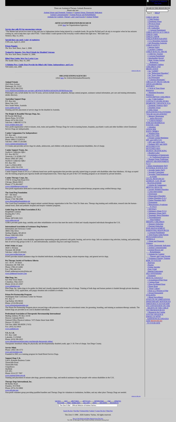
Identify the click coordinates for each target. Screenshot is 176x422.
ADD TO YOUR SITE (154, 322)
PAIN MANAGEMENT (155, 228)
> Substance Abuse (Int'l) (156, 213)
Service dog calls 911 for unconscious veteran (23, 29)
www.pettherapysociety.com (16, 273)
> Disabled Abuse (154, 108)
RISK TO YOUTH (153, 261)
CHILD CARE (152, 34)
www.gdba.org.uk (12, 220)
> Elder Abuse (152, 110)
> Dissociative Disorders (156, 196)
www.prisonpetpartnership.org (16, 305)
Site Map (76, 411)
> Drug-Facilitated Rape (156, 284)
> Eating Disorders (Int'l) (156, 200)
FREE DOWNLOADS (73, 403)
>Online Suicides (153, 267)
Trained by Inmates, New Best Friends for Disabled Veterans (30, 52)
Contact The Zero (100, 411)
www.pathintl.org (12, 329)
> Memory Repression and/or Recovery (155, 117)
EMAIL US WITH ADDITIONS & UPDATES (157, 318)
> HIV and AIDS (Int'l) (156, 142)
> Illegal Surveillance (155, 297)
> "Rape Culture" (153, 289)
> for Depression (153, 77)
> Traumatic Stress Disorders (158, 215)
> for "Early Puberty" (155, 75)
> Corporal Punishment (157, 30)
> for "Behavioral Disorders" (158, 73)
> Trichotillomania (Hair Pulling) (153, 218)
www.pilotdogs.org (12, 286)
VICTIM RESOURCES (155, 310)
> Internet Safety (153, 47)
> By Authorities (153, 28)
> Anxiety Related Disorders (158, 189)
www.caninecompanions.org (16, 144)
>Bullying (151, 263)
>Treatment (151, 276)
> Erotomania (152, 202)
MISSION (60, 403)
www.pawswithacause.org (15, 254)
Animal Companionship (59, 15)
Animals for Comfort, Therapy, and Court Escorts (66, 17)
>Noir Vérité (152, 269)
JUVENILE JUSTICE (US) (156, 168)
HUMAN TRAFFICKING (156, 151)
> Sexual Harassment (155, 293)
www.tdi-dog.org (11, 390)
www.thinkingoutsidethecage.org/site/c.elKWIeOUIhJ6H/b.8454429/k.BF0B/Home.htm (38, 91)
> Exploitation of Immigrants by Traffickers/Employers (157, 156)
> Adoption (151, 127)
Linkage (92, 411)
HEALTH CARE (153, 136)
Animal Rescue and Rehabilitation (83, 15)
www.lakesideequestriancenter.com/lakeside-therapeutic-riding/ (29, 341)
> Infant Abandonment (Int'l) (157, 166)
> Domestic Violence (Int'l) (157, 105)
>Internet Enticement (155, 271)
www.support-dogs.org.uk (15, 375)
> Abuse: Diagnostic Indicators (158, 245)
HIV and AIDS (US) (154, 140)
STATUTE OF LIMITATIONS (158, 299)
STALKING (151, 295)
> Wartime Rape (153, 133)
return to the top (136, 70)
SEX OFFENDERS (154, 273)
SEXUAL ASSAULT (154, 278)
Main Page (110, 411)
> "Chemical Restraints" (156, 80)
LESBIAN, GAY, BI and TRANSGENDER (155, 182)
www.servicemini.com (13, 352)
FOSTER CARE (152, 125)
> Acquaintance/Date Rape (157, 280)
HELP (157, 13)
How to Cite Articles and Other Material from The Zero (88, 418)
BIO (66, 401)
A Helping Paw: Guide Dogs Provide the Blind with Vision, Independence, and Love (39, 65)
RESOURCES (114, 403)
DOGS (95, 403)
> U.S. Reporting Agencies (157, 41)
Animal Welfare (92, 17)
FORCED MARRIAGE (155, 123)
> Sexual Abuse (153, 26)
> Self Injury (152, 209)
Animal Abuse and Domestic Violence (58, 12)
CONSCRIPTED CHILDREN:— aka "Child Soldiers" (158, 98)
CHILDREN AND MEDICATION (153, 68)
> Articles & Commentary (157, 185)
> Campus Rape (153, 282)
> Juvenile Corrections (155, 172)
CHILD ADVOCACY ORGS (157, 32)
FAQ (109, 401)
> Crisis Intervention (154, 192)
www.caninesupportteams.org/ (16, 169)
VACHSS (58, 401)
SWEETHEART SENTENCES (158, 301)
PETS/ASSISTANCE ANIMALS (154, 238)
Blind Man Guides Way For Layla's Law (21, 58)
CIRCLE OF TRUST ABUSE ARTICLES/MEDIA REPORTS (158, 84)
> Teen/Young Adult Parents (157, 235)
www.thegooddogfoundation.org (17, 201)
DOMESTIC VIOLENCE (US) (158, 103)
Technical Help (84, 411)
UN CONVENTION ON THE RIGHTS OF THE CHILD (158, 307)
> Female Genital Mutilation (157, 138)
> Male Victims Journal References (155, 61)
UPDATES (117, 401)
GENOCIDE (151, 129)
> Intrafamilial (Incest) (155, 58)
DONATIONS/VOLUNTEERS (158, 112)
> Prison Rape (152, 286)
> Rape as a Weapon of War (157, 291)
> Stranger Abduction (155, 224)
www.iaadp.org (11, 237)
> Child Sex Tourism (155, 54)
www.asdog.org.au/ (12, 108)
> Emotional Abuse (154, 21)
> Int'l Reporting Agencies (157, 43)
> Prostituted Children (155, 65)
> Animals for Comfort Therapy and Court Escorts (158, 255)
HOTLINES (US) (153, 146)
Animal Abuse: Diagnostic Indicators (88, 12)
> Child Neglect (153, 19)
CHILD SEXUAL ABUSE (156, 52)
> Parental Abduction (155, 226)
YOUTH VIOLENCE (154, 314)
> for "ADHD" (153, 71)
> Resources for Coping (156, 312)
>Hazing (150, 265)
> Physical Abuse (153, 24)
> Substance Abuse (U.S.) (157, 211)
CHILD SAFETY (153, 45)
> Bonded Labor (153, 153)
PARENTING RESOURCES (157, 230)
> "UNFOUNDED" (155, 121)
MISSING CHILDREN (155, 222)
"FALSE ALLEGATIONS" (156, 114)
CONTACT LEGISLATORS (157, 101)
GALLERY (86, 403)
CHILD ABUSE (152, 17)
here (64, 25)
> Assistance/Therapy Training (158, 258)
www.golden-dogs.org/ (14, 125)
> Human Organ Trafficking (157, 159)
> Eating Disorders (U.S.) (156, 198)
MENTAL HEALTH (154, 187)
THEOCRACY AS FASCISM (158, 304)
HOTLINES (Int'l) (153, 149)
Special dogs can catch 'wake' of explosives (22, 40)
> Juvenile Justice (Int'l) (156, 170)
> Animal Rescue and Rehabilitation (154, 251)
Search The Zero (68, 411)
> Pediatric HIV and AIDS (157, 144)
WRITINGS (75, 401)
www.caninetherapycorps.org (16, 186)
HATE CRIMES (152, 131)
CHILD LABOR (152, 37)
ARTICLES (86, 401)
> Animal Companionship (157, 248)
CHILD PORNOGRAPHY (156, 39)
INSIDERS (103, 403)
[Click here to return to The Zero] (158, 2)
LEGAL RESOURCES (155, 179)
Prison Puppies (11, 46)
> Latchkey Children (155, 49)
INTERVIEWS (99, 401)
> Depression (152, 194)
